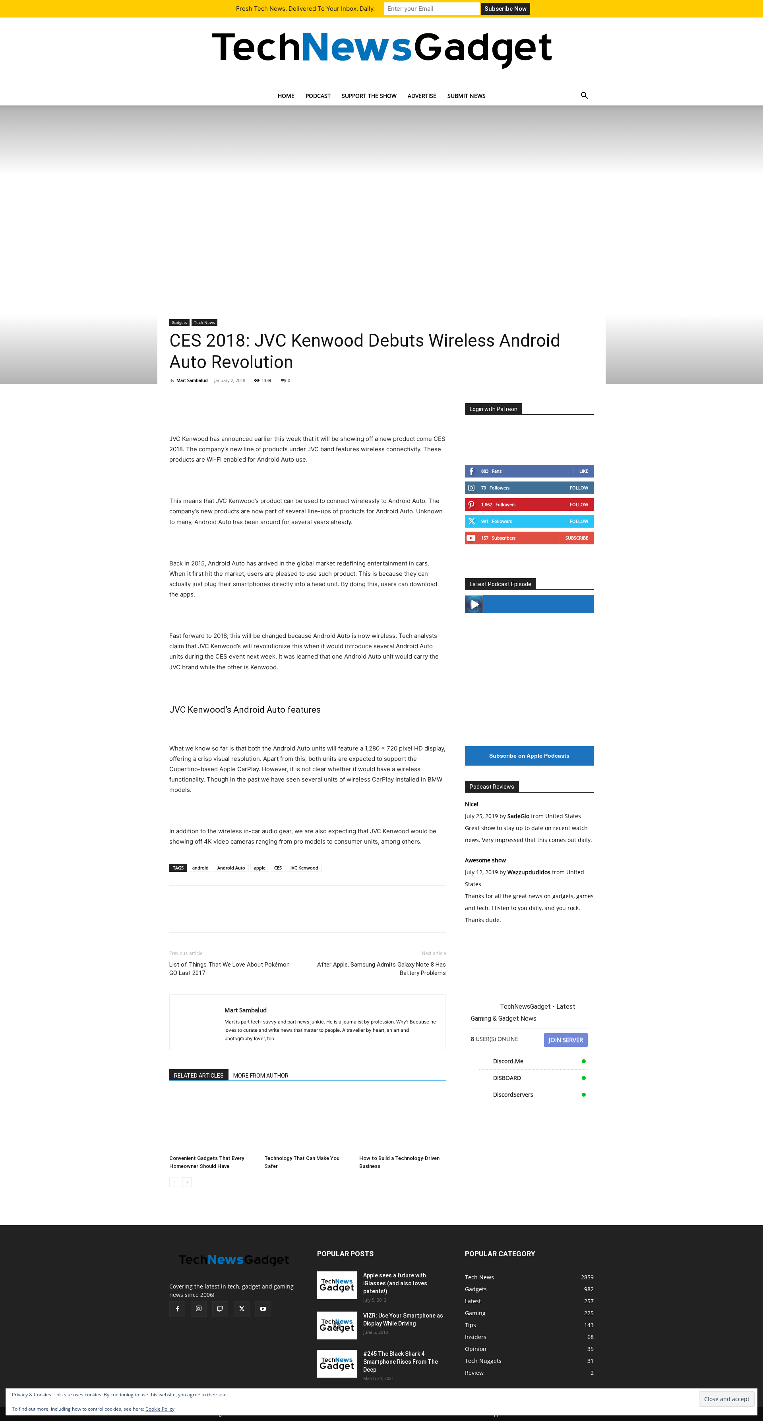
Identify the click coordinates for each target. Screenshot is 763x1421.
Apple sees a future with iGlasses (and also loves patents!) (395, 1283)
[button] (584, 96)
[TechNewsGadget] (381, 49)
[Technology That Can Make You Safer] (307, 1122)
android (200, 868)
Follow (579, 488)
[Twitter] (195, 411)
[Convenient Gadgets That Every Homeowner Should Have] (212, 1122)
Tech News (204, 322)
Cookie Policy (159, 1408)
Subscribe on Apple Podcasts (529, 755)
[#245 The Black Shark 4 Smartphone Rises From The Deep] (337, 1364)
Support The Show (369, 95)
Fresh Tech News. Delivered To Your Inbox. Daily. (305, 8)
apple (259, 868)
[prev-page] (174, 1182)
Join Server (566, 1040)
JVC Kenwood (304, 868)
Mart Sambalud (192, 380)
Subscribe (576, 538)
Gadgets (179, 322)
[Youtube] (263, 1309)
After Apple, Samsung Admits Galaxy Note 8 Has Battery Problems (381, 969)
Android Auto (231, 868)
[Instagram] (199, 1309)
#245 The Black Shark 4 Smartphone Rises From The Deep (400, 1362)
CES (278, 868)
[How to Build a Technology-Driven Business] (402, 1122)
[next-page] (187, 1182)
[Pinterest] (214, 411)
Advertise (422, 95)
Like (583, 471)
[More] (250, 411)
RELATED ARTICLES (199, 1075)
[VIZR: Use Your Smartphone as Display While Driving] (337, 1325)
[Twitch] (220, 1309)
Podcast (318, 95)
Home (286, 95)
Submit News (466, 95)
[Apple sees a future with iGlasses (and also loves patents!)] (337, 1285)
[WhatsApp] (232, 411)
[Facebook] (177, 411)
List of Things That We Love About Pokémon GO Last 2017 (229, 969)
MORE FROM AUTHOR (261, 1075)
